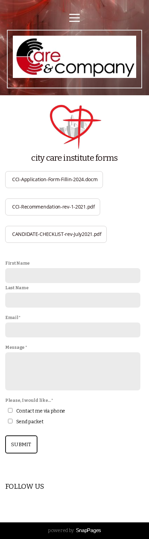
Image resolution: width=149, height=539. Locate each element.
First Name (17, 263)
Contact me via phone (40, 411)
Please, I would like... (28, 400)
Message (15, 347)
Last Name (16, 287)
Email (11, 317)
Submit (21, 444)
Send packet (30, 422)
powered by (74, 530)
